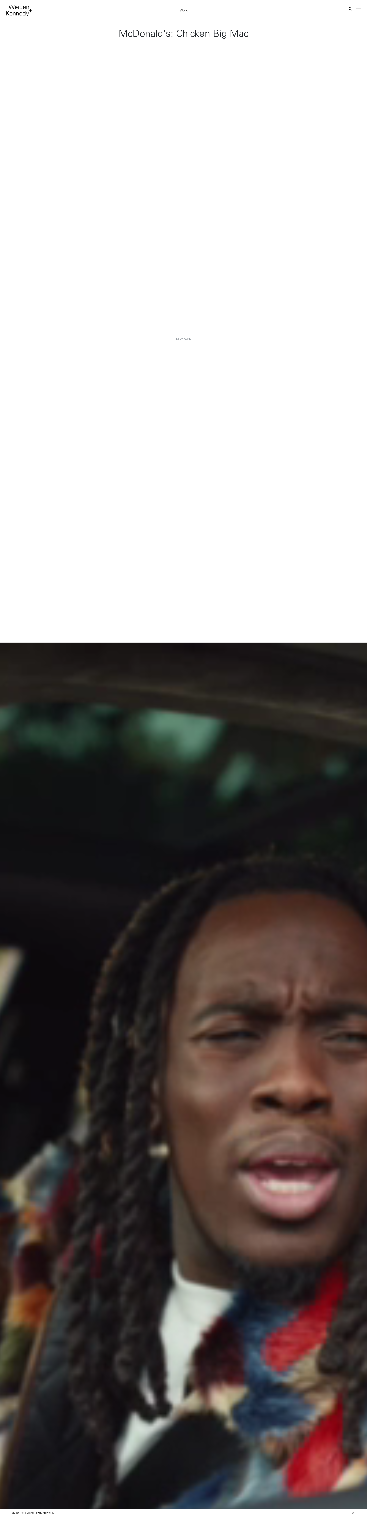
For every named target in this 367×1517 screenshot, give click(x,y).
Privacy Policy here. (44, 1513)
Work (183, 10)
